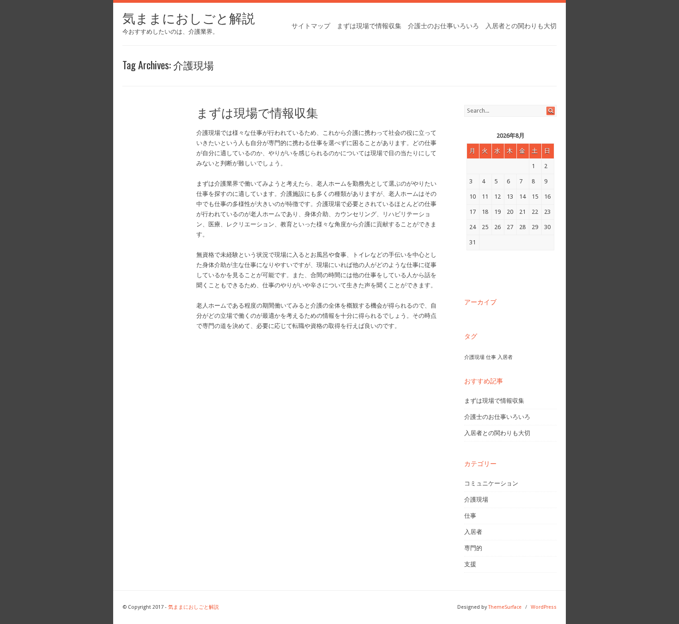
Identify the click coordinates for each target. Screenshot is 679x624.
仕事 (491, 357)
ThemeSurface (504, 607)
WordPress (544, 607)
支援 (470, 564)
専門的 (473, 548)
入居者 (505, 357)
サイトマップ (310, 26)
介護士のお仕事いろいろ (443, 26)
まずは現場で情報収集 (369, 26)
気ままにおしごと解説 (188, 18)
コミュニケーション (491, 483)
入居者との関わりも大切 (521, 26)
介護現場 (474, 357)
